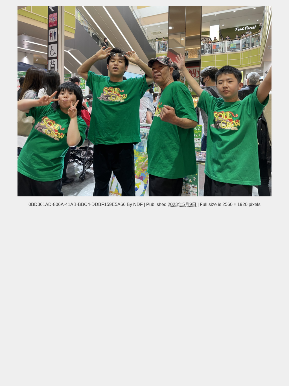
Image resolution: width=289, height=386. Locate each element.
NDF (138, 204)
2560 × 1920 (235, 204)
